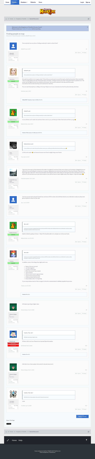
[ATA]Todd (12, 341)
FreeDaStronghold (13, 180)
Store (40, 2)
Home (7, 2)
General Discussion (16, 35)
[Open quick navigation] (88, 18)
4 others (37, 99)
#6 (86, 202)
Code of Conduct (27, 29)
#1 (86, 49)
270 (17, 126)
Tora (11, 152)
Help (20, 440)
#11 (86, 370)
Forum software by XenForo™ (47, 451)
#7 (86, 238)
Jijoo (11, 207)
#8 (86, 285)
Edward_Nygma (13, 315)
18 (17, 186)
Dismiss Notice (87, 27)
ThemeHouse (52, 452)
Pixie (27, 132)
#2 (86, 91)
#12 (86, 405)
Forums (14, 2)
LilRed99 (28, 35)
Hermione (12, 79)
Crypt (33, 99)
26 (17, 158)
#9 (86, 310)
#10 (86, 345)
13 (17, 321)
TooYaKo (12, 401)
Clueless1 (24, 132)
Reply (85, 52)
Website (33, 2)
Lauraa (29, 132)
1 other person (36, 132)
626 (17, 85)
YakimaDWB (24, 99)
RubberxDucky (13, 119)
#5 (86, 178)
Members (23, 2)
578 (17, 267)
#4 (86, 157)
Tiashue (11, 261)
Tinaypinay (29, 99)
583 (17, 350)
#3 (86, 124)
